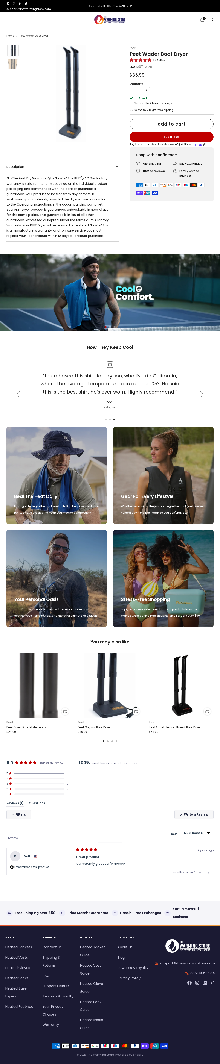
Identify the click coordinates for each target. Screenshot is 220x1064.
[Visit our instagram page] (14, 3)
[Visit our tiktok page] (26, 3)
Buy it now (171, 137)
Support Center (56, 986)
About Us (125, 947)
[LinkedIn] (205, 983)
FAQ (46, 975)
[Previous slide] (18, 394)
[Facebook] (189, 983)
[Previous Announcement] (80, 6)
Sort (174, 834)
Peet (133, 48)
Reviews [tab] (15, 803)
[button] (147, 60)
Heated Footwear (20, 1006)
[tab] (103, 741)
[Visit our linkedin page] (20, 3)
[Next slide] (202, 394)
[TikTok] (213, 983)
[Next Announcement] (140, 6)
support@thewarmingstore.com (28, 9)
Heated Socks (16, 978)
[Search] (211, 19)
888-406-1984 (202, 972)
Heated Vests (16, 957)
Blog (121, 957)
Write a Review (198, 815)
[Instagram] (197, 983)
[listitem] (110, 6)
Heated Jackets (18, 947)
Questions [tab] (37, 803)
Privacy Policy (129, 978)
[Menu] (8, 20)
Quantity (136, 84)
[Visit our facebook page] (8, 3)
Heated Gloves (17, 967)
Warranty (51, 1024)
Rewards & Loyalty (58, 996)
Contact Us (52, 947)
